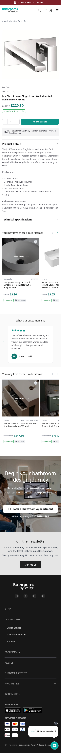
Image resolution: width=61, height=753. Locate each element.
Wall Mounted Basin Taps (16, 21)
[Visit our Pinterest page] (43, 596)
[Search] (39, 10)
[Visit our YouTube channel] (34, 596)
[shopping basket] (51, 10)
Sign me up (31, 564)
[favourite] (45, 10)
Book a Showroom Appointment (32, 509)
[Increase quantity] (16, 121)
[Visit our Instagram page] (16, 596)
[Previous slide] (4, 341)
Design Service (14, 627)
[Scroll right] (57, 232)
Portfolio (11, 641)
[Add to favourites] (14, 92)
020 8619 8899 (40, 516)
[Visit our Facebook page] (25, 596)
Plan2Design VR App (16, 634)
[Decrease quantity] (5, 121)
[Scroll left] (52, 232)
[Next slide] (57, 341)
